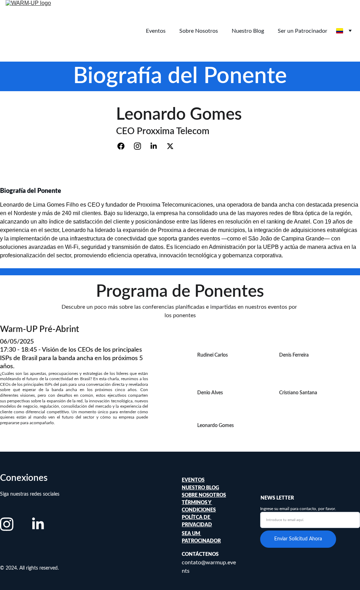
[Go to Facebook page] (124, 146)
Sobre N (192, 495)
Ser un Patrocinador (302, 31)
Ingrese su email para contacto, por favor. (298, 509)
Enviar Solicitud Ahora (298, 538)
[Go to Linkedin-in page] (157, 146)
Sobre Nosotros (198, 31)
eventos (193, 480)
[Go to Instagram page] (141, 146)
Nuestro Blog (248, 31)
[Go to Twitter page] (170, 146)
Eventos (156, 31)
